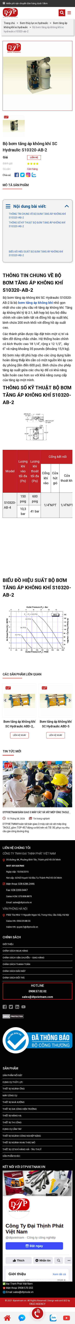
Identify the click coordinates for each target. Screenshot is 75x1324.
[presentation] (5, 700)
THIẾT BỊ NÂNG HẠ (12, 1115)
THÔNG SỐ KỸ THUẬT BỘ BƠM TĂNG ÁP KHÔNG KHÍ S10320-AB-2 (37, 224)
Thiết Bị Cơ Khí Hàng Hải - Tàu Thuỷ (22, 1149)
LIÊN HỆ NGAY (19, 735)
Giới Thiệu (8, 944)
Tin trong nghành (41, 818)
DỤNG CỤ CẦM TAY (12, 1129)
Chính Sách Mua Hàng (15, 950)
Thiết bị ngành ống (14, 1088)
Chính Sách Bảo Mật (14, 971)
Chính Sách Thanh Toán (16, 964)
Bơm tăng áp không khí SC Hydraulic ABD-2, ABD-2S (19, 726)
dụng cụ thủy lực (13, 1082)
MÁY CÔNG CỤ (10, 1095)
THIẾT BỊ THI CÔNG (12, 1122)
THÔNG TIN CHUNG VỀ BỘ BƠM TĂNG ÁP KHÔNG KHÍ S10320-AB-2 (37, 215)
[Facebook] (16, 174)
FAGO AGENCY (37, 1304)
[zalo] (34, 174)
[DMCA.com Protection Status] (13, 1016)
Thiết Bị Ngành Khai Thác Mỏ (19, 1142)
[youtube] (66, 1317)
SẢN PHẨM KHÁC (11, 1156)
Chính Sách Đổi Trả (13, 977)
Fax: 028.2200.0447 (17, 890)
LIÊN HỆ (34, 157)
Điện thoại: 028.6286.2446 (20, 883)
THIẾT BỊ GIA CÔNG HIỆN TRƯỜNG (20, 1109)
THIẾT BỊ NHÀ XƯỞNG (13, 1102)
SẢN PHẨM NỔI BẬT (12, 1075)
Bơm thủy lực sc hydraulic (34, 23)
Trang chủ (9, 23)
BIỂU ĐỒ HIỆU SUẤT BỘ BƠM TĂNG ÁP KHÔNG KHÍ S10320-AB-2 (36, 253)
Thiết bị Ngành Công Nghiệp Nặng (22, 1136)
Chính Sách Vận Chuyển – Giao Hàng (23, 957)
